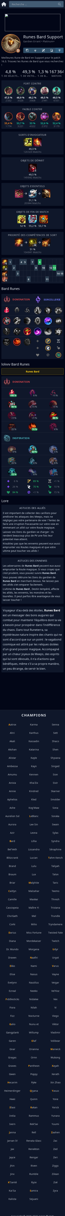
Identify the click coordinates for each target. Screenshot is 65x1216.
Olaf (33, 1040)
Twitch (55, 941)
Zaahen (55, 1132)
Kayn (34, 766)
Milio (34, 924)
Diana (12, 941)
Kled (33, 799)
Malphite (34, 882)
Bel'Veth (12, 849)
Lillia (34, 841)
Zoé (55, 1182)
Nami (34, 966)
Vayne (55, 974)
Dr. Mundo (12, 949)
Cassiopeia (12, 907)
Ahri (12, 732)
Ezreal (12, 990)
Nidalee (33, 999)
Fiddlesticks (12, 999)
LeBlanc (33, 816)
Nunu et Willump (34, 1028)
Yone (55, 1099)
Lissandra (34, 849)
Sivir (55, 782)
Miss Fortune (33, 932)
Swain (55, 824)
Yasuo (55, 1090)
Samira (34, 1190)
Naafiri (34, 957)
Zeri (55, 1157)
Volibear (55, 1040)
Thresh (55, 899)
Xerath (55, 1074)
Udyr (55, 949)
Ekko (12, 966)
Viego (55, 1015)
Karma (34, 724)
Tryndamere (55, 924)
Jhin (12, 1165)
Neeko (33, 990)
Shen (55, 749)
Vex (55, 999)
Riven (34, 1165)
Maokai (34, 899)
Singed (55, 766)
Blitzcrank (12, 857)
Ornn (34, 1057)
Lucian (34, 857)
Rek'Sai (34, 1124)
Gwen (12, 1074)
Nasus (33, 974)
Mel (34, 916)
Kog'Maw (34, 807)
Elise (12, 974)
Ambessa (12, 766)
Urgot (55, 957)
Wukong (55, 1057)
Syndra (55, 841)
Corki (12, 924)
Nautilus (34, 982)
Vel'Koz (55, 990)
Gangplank (12, 1032)
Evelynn (12, 982)
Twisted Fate (55, 932)
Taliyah (55, 866)
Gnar (12, 1049)
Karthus (33, 732)
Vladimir (55, 1032)
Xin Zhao (55, 1082)
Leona (33, 832)
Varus (55, 966)
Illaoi (12, 1107)
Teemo (55, 891)
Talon (55, 874)
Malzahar (33, 891)
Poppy (33, 1074)
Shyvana (55, 757)
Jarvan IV (12, 1140)
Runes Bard (32, 371)
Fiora (12, 1007)
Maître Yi (34, 907)
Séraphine (55, 849)
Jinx (12, 1174)
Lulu (33, 866)
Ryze (34, 1182)
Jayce (12, 1157)
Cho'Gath (12, 916)
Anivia (12, 782)
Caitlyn (12, 891)
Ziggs (55, 1165)
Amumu (12, 774)
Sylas (55, 832)
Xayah (55, 1065)
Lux (34, 874)
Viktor (55, 1024)
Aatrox (12, 724)
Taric (55, 882)
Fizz (12, 1015)
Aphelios (12, 799)
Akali (12, 741)
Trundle (55, 916)
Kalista (12, 1199)
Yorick (55, 1107)
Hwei (12, 1099)
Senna (55, 724)
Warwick (55, 1049)
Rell (34, 1132)
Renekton (33, 1149)
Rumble (33, 1174)
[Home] (3, 3)
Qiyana (34, 1090)
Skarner (55, 791)
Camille (12, 899)
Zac (55, 1140)
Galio (12, 1024)
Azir (12, 832)
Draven (12, 957)
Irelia (12, 1115)
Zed (55, 1149)
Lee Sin (34, 824)
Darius (12, 932)
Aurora (12, 824)
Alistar (12, 757)
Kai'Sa (12, 1190)
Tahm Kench (55, 857)
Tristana (55, 907)
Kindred (33, 791)
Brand (12, 866)
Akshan (12, 749)
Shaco (55, 741)
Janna (12, 1132)
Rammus (34, 1115)
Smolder (55, 799)
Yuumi (55, 1124)
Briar (12, 882)
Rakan (33, 1107)
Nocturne (33, 1015)
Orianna (34, 1049)
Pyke (33, 1082)
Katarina (34, 749)
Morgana (34, 949)
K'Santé (12, 1182)
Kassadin (34, 741)
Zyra (55, 1190)
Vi (55, 1007)
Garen (12, 1040)
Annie (12, 791)
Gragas (12, 1057)
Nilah (34, 1007)
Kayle (34, 757)
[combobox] (36, 4)
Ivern (12, 1124)
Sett (55, 732)
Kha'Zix (34, 782)
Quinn (33, 1099)
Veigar (55, 982)
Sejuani (33, 1199)
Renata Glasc (33, 1140)
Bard (12, 841)
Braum (12, 874)
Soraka (55, 816)
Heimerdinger (12, 1090)
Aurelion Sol (12, 816)
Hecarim (12, 1082)
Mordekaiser (34, 941)
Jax (12, 1149)
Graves (12, 1065)
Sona (55, 807)
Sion (55, 774)
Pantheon (34, 1065)
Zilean (55, 1174)
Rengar (34, 1157)
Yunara (55, 1115)
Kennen (33, 774)
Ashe (12, 807)
